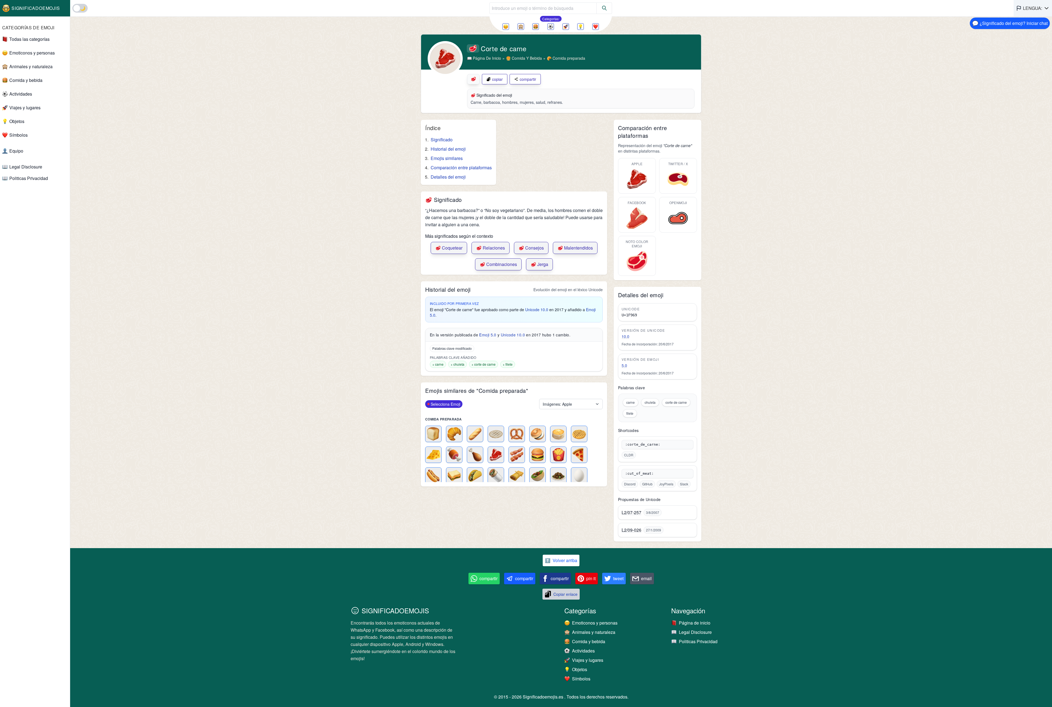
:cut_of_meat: (639, 473)
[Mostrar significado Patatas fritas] (558, 454)
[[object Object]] (604, 8)
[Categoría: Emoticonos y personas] (505, 26)
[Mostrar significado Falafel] (558, 475)
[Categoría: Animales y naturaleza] (521, 26)
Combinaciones (498, 264)
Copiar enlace (565, 594)
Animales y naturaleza (31, 66)
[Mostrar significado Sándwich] (454, 475)
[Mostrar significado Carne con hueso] (454, 454)
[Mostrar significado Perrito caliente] (433, 475)
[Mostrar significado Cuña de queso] (433, 454)
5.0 (624, 365)
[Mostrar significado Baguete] (475, 434)
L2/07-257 (631, 512)
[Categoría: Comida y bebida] (535, 26)
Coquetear (448, 248)
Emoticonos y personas (32, 53)
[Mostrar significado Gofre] (579, 434)
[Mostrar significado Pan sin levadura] (496, 434)
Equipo (16, 151)
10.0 (625, 336)
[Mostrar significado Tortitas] (558, 434)
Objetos (16, 121)
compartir (528, 79)
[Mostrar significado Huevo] (579, 475)
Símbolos (18, 135)
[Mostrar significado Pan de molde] (433, 434)
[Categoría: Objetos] (580, 26)
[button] (1033, 8)
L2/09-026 (631, 530)
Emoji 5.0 (487, 334)
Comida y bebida (25, 80)
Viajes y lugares (25, 107)
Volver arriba (561, 560)
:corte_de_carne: (642, 444)
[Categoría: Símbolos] (595, 26)
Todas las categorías (29, 39)
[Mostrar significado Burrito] (496, 475)
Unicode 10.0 (536, 309)
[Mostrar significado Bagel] (537, 434)
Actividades (20, 94)
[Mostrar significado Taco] (475, 475)
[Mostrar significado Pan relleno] (537, 475)
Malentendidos (575, 248)
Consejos (531, 248)
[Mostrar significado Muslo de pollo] (475, 454)
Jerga (539, 264)
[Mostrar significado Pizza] (579, 454)
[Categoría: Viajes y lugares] (565, 26)
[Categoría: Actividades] (550, 26)
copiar (497, 79)
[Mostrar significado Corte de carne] (496, 454)
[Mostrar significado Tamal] (516, 475)
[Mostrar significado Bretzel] (516, 434)
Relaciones (490, 248)
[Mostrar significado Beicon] (516, 454)
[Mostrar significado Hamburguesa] (537, 454)
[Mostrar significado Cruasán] (454, 434)
